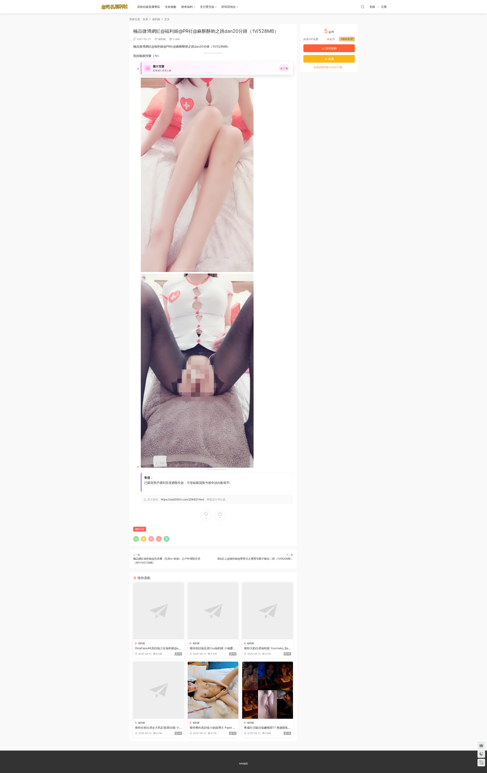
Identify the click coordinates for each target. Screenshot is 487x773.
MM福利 (243, 763)
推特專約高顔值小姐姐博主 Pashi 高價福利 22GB (213, 728)
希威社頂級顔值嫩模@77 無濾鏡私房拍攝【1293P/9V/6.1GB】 (267, 728)
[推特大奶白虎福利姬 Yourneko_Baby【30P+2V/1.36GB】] (267, 610)
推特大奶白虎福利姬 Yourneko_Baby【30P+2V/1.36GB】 (267, 648)
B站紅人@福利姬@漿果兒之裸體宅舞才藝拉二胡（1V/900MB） (255, 558)
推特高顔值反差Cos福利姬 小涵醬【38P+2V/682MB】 (211, 648)
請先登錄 (331, 48)
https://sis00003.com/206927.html (182, 499)
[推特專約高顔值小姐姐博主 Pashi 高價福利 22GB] (213, 690)
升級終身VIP (346, 38)
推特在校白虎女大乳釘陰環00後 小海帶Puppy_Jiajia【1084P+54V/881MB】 (158, 728)
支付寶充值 (207, 7)
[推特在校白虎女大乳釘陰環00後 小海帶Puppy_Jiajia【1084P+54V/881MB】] (158, 690)
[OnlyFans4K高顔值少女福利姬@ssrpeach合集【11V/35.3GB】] (158, 610)
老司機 (114, 6)
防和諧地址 (228, 7)
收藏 (330, 59)
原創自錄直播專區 (148, 7)
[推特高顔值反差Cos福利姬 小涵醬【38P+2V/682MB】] (213, 610)
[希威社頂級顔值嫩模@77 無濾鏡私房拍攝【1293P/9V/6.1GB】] (267, 690)
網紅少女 (139, 529)
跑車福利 (187, 7)
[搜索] (362, 7)
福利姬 (162, 39)
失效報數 (170, 7)
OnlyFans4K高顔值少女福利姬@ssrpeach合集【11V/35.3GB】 (158, 648)
